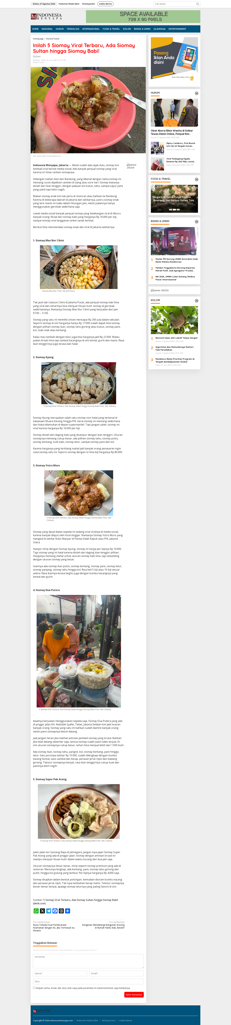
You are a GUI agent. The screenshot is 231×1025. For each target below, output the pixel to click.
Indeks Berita (125, 1020)
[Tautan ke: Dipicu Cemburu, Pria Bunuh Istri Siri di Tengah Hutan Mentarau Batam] (157, 148)
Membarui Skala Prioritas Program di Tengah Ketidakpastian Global (175, 360)
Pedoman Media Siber (87, 1020)
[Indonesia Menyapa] (46, 16)
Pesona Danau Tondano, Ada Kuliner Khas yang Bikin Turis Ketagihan (170, 198)
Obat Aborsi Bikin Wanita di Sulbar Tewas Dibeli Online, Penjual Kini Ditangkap (172, 132)
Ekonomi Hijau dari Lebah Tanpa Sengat (177, 338)
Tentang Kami (109, 1020)
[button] (197, 4)
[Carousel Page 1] (170, 209)
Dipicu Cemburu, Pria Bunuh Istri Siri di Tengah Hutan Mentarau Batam (180, 144)
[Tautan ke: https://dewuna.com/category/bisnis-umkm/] (196, 222)
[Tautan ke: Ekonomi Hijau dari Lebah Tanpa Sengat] (174, 320)
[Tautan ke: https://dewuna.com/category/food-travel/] (196, 179)
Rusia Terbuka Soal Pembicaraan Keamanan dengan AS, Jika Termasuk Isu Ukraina (54, 926)
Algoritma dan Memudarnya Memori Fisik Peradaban (174, 348)
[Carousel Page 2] (174, 209)
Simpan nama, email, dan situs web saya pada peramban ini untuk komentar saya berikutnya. (83, 988)
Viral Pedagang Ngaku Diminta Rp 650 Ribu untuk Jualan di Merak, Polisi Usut (180, 160)
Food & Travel (38, 62)
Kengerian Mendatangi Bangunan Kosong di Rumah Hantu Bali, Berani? (103, 925)
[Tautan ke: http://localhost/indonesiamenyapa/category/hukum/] (196, 93)
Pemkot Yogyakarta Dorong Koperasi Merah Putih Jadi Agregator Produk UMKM (175, 269)
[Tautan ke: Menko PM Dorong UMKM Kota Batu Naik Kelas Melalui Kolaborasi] (174, 241)
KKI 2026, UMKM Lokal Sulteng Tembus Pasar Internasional (175, 278)
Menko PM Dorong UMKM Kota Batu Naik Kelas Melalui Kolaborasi (177, 260)
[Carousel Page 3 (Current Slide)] (178, 209)
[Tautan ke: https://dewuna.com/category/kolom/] (196, 301)
